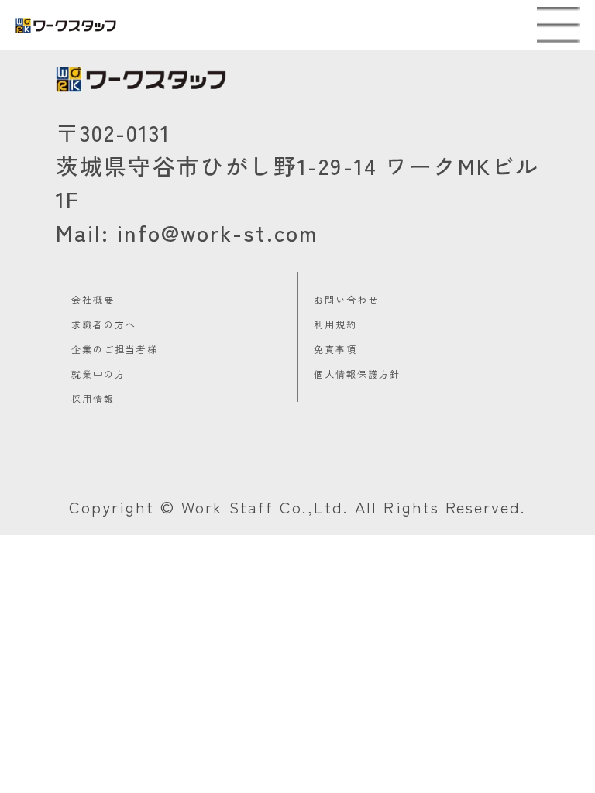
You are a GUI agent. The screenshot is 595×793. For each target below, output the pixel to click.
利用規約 (335, 324)
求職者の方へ (103, 324)
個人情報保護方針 (357, 373)
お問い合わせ (346, 299)
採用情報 (93, 398)
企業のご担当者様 (114, 348)
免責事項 (335, 348)
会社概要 (93, 299)
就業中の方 (98, 373)
